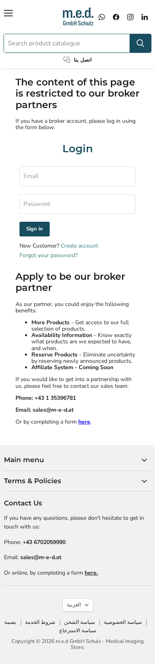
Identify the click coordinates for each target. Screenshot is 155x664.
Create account (79, 246)
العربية (74, 604)
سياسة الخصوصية (123, 622)
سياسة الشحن (79, 622)
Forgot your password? (48, 255)
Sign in (34, 228)
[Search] (140, 43)
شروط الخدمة (40, 622)
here (84, 422)
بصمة (10, 622)
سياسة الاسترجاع (77, 630)
